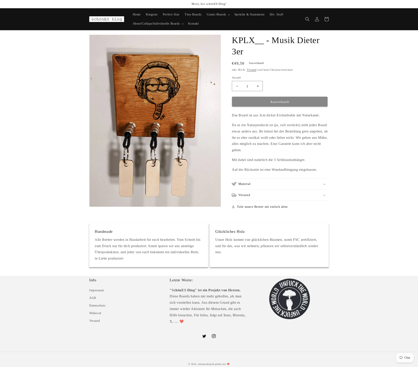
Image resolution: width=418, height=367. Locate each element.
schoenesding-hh (206, 364)
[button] (218, 14)
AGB (92, 298)
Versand (251, 69)
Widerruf (95, 313)
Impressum (96, 290)
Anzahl (236, 77)
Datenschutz (97, 305)
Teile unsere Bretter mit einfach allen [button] (262, 206)
